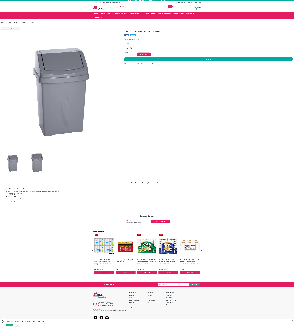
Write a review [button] (160, 221)
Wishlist (150, 297)
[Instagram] (107, 318)
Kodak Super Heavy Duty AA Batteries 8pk (124, 260)
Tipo (197, 275)
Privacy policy (132, 302)
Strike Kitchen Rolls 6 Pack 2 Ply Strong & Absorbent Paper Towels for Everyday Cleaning (189, 261)
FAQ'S (149, 302)
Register (195, 2)
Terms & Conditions (134, 304)
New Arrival (169, 295)
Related (201, 275)
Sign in (190, 2)
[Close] (292, 320)
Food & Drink (169, 297)
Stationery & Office (171, 300)
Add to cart (104, 272)
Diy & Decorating (170, 302)
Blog (130, 307)
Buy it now (208, 59)
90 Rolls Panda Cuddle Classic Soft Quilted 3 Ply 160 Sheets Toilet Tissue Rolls (167, 261)
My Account (151, 295)
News (167, 304)
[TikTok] (101, 318)
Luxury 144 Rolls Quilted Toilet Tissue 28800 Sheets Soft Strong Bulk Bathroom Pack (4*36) (103, 262)
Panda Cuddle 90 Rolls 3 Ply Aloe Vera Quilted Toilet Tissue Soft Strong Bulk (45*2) (147, 261)
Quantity (126, 52)
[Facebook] (95, 317)
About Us (131, 295)
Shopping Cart (151, 300)
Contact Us (132, 297)
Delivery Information (134, 300)
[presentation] (92, 250)
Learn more (44, 321)
